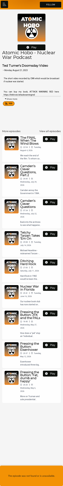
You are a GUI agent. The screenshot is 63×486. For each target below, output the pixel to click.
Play (33, 47)
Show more (12, 99)
